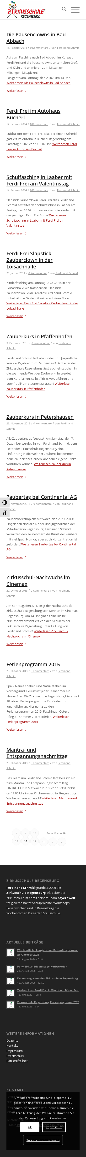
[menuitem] (61, 9)
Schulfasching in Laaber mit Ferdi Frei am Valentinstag (39, 180)
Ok (30, 1127)
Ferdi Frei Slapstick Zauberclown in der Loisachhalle (29, 260)
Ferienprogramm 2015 (33, 664)
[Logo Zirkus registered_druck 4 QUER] (35, 9)
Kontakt (12, 1045)
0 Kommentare (39, 47)
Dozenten (13, 1040)
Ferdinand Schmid (68, 47)
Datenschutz (15, 1056)
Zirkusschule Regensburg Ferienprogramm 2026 (48, 1002)
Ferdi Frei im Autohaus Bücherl (33, 114)
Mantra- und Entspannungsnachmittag (37, 752)
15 (16, 841)
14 (34, 833)
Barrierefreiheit (17, 1061)
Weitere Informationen (43, 1140)
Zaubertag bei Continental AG (41, 497)
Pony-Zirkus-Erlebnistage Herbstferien (42, 966)
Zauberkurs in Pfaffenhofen (39, 336)
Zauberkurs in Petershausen (40, 416)
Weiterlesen (38, 83)
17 (34, 841)
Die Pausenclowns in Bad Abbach (36, 37)
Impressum (14, 1051)
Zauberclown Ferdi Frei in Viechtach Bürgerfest (48, 990)
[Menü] (73, 9)
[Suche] (61, 9)
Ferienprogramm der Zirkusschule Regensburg (47, 978)
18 (43, 842)
